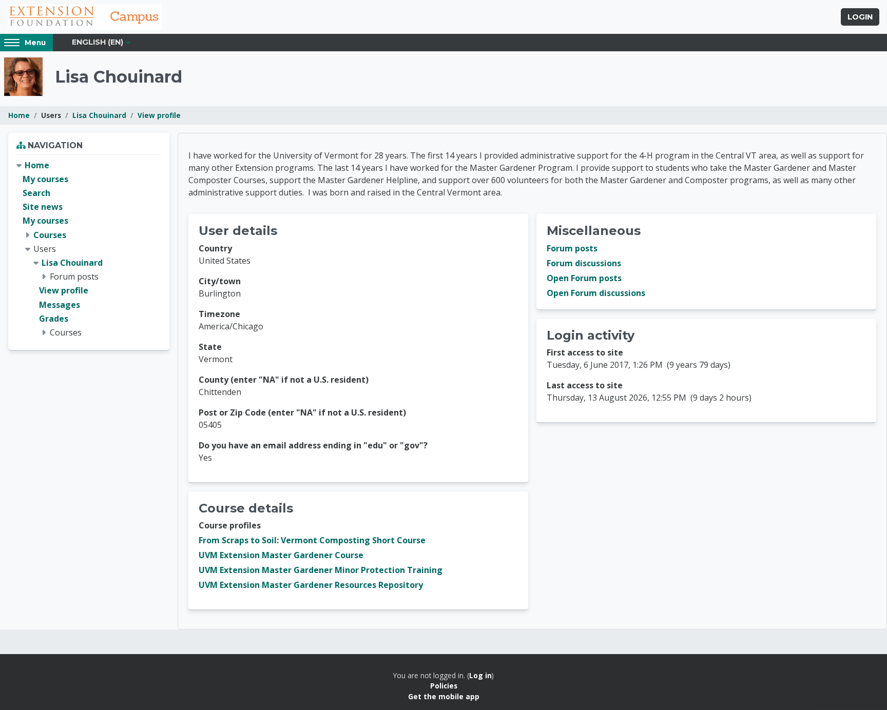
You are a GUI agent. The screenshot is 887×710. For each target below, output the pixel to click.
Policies (443, 686)
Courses (49, 235)
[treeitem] (88, 249)
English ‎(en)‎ (97, 42)
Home (19, 115)
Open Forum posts (584, 278)
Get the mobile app (443, 696)
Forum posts (572, 248)
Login (860, 17)
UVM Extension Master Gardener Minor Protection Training (320, 570)
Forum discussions (584, 263)
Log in (480, 675)
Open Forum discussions (596, 293)
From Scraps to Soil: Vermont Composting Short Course (312, 540)
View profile (159, 115)
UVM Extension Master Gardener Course (281, 555)
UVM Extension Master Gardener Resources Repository (311, 584)
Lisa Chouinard (99, 115)
